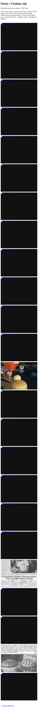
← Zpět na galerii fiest (7, 705)
